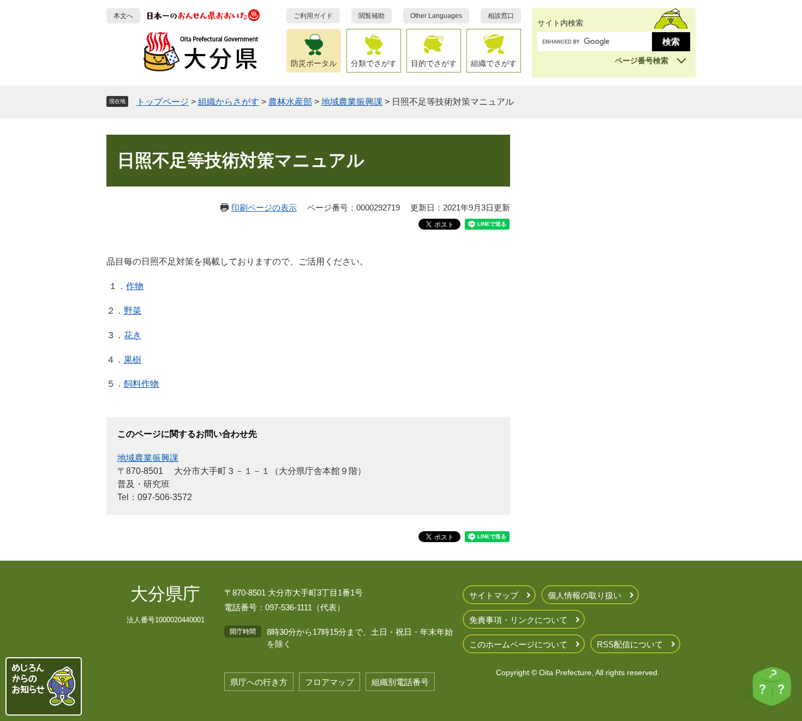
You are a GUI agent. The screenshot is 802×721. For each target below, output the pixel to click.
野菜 (132, 310)
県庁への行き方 (259, 682)
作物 (134, 286)
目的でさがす (434, 63)
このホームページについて (518, 644)
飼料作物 (141, 383)
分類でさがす (374, 63)
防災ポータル (314, 63)
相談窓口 (501, 16)
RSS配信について (630, 644)
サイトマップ (493, 595)
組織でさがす (494, 63)
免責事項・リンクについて (518, 619)
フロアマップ (329, 682)
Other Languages (436, 16)
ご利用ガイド (313, 16)
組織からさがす (228, 101)
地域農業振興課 (351, 101)
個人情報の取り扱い (584, 595)
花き (132, 335)
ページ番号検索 (641, 60)
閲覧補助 (371, 16)
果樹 (132, 359)
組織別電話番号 (400, 682)
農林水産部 (290, 101)
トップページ (162, 101)
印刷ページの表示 (264, 207)
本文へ (123, 16)
